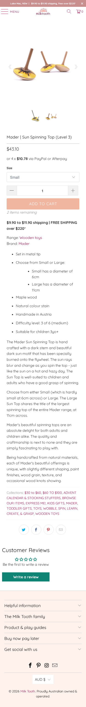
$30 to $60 (33, 493)
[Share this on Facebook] (36, 530)
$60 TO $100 (52, 493)
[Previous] (10, 67)
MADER (71, 503)
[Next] (76, 67)
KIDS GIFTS (55, 503)
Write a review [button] (26, 577)
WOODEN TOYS (47, 514)
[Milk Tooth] (43, 11)
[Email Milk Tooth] (55, 666)
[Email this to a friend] (61, 530)
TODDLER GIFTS (19, 508)
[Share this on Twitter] (24, 530)
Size (9, 168)
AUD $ (40, 679)
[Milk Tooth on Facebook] (30, 666)
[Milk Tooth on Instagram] (47, 666)
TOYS (37, 508)
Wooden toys (30, 237)
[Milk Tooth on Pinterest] (38, 666)
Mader (24, 243)
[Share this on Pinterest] (49, 530)
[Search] (69, 11)
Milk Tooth (27, 691)
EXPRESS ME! (36, 503)
